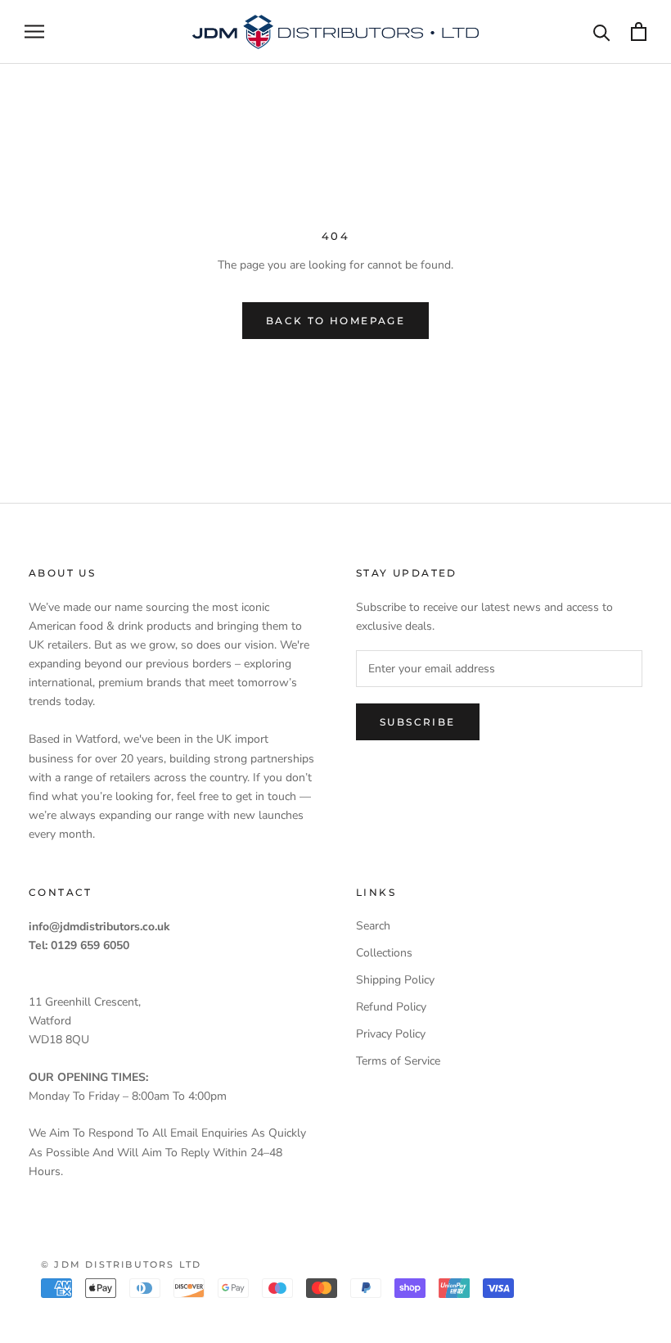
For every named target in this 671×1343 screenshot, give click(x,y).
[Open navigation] (34, 31)
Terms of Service (398, 1061)
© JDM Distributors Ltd (121, 1264)
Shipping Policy (395, 980)
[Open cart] (638, 31)
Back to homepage (335, 320)
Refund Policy (391, 1007)
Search (373, 926)
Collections (384, 953)
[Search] (601, 31)
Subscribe (418, 722)
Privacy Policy (391, 1034)
